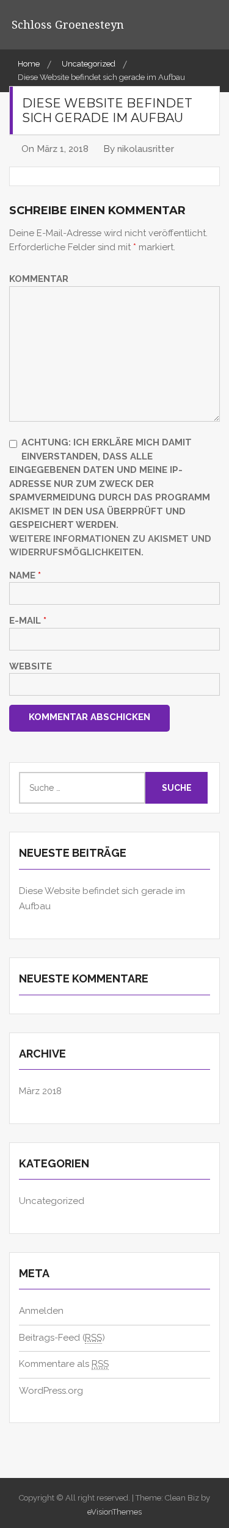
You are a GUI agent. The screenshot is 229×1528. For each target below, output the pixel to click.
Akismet (29, 511)
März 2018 (40, 1091)
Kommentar (38, 278)
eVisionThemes (114, 1511)
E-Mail (27, 620)
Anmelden (41, 1310)
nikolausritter (145, 148)
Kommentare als (64, 1363)
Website (30, 666)
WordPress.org (51, 1390)
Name (25, 575)
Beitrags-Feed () (62, 1337)
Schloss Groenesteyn (68, 24)
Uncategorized (51, 1200)
